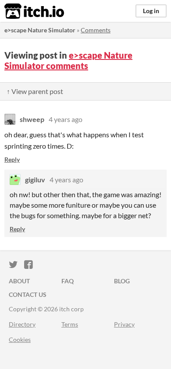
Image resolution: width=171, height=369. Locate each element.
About (19, 281)
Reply (12, 159)
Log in (151, 10)
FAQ (67, 281)
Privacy (124, 324)
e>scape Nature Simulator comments (68, 60)
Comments (95, 30)
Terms (69, 324)
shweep (32, 119)
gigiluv (35, 179)
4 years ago (65, 119)
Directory (22, 324)
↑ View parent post (35, 91)
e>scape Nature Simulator (39, 30)
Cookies (20, 339)
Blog (122, 281)
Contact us (27, 294)
